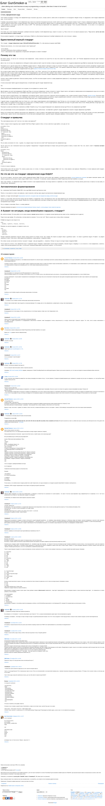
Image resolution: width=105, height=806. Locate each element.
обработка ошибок (84, 793)
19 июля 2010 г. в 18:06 (15, 317)
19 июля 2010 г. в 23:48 (17, 338)
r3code (6, 376)
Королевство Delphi (93, 797)
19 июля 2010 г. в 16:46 (18, 257)
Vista (86, 797)
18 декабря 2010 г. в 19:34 (14, 681)
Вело (15, 9)
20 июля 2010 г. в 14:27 (15, 355)
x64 (73, 798)
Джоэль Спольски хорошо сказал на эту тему (45, 68)
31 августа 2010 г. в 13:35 (17, 609)
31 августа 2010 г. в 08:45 (15, 537)
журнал (74, 797)
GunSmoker (7, 298)
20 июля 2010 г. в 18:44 (13, 376)
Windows (81, 796)
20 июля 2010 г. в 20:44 (15, 385)
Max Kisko (6, 328)
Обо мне (36, 9)
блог (101, 795)
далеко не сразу (92, 95)
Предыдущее (101, 783)
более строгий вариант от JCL (16, 348)
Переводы (9, 9)
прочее (75, 796)
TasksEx (100, 797)
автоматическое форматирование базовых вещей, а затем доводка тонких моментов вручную (39, 207)
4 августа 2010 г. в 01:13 (18, 428)
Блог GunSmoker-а (14, 3)
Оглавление (29, 9)
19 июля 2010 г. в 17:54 (17, 298)
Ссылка (17, 770)
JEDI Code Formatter (13, 370)
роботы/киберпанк (98, 796)
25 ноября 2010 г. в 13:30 (15, 638)
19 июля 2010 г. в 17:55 (15, 309)
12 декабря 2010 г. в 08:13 (16, 666)
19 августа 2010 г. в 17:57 (15, 503)
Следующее (3, 783)
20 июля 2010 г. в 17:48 (17, 363)
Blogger (55, 802)
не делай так (12, 248)
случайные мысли (93, 795)
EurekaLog (96, 793)
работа (81, 798)
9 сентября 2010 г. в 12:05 (16, 622)
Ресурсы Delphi (21, 9)
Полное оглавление (42, 798)
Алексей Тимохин (8, 257)
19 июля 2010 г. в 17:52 (15, 271)
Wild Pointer (7, 638)
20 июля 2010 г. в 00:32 (17, 347)
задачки (89, 792)
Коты (77, 798)
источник (21, 422)
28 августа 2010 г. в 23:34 (15, 518)
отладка (83, 795)
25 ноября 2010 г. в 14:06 (15, 658)
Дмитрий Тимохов (8, 399)
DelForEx (21, 370)
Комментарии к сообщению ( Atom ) (16, 785)
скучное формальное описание (78, 177)
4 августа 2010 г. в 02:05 (17, 491)
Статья (17, 248)
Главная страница (52, 783)
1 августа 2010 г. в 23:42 (18, 399)
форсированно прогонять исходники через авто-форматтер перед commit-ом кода (38, 195)
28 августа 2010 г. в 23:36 (15, 528)
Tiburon (81, 797)
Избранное (40, 795)
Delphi (20, 248)
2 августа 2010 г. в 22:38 (17, 413)
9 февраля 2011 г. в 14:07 (18, 716)
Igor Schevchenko (8, 716)
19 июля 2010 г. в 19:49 (14, 328)
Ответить (6, 266)
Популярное (40, 797)
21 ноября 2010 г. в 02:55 (15, 630)
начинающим (7, 248)
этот (10, 332)
